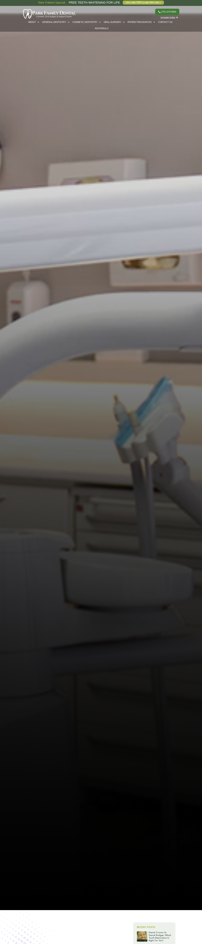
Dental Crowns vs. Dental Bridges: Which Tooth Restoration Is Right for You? (160, 936)
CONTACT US (165, 22)
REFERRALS (102, 28)
